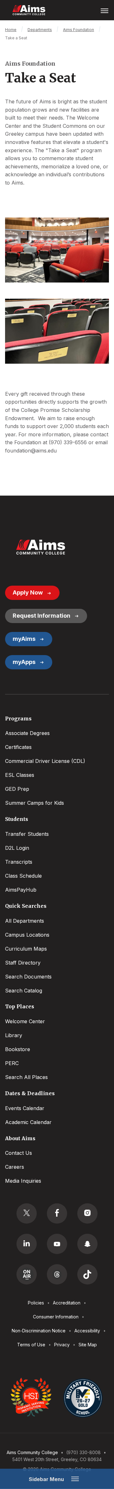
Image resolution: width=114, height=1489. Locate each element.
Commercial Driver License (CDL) (45, 761)
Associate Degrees (27, 733)
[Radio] (26, 1274)
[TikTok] (87, 1274)
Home (10, 29)
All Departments (24, 921)
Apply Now (28, 592)
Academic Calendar (28, 1122)
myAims (24, 638)
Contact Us (18, 1153)
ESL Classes (19, 775)
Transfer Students (27, 834)
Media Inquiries (23, 1181)
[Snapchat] (87, 1244)
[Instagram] (87, 1213)
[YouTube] (57, 1244)
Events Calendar (24, 1108)
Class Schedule (23, 876)
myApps (24, 662)
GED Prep (17, 789)
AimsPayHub (20, 890)
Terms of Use (31, 1344)
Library (13, 1035)
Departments (40, 29)
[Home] (40, 547)
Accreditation (66, 1302)
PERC (12, 1063)
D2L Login (17, 848)
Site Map (88, 1344)
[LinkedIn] (26, 1244)
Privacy (62, 1344)
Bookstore (17, 1049)
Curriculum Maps (26, 949)
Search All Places (26, 1077)
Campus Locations (27, 935)
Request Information (41, 615)
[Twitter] (26, 1213)
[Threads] (57, 1274)
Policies (36, 1302)
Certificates (18, 747)
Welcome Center (25, 1021)
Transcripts (18, 862)
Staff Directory (23, 962)
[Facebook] (57, 1213)
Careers (14, 1167)
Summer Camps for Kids (34, 803)
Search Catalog (23, 990)
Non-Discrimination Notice (39, 1330)
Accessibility (87, 1330)
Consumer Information (56, 1316)
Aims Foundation (78, 29)
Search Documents (28, 976)
